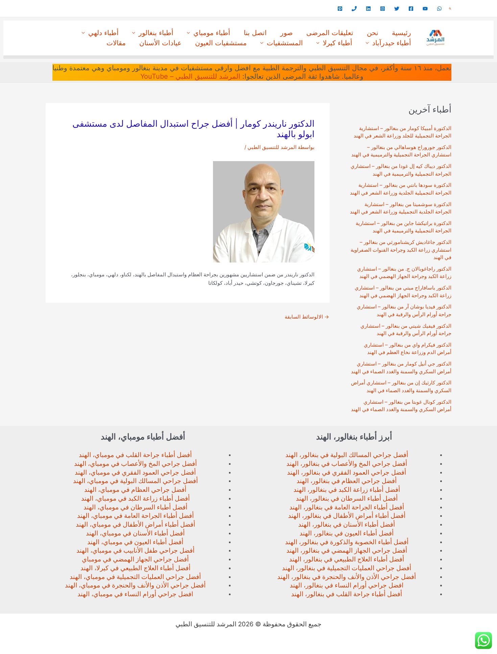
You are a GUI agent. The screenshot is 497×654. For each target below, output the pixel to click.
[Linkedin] (368, 8)
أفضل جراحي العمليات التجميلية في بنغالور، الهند (346, 568)
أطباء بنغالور (156, 32)
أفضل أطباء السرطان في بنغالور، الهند (347, 498)
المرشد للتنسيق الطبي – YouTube (190, 76)
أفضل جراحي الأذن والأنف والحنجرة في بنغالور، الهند (346, 577)
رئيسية (401, 32)
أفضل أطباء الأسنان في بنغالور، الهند (346, 524)
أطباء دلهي (103, 32)
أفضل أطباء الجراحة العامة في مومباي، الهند (135, 516)
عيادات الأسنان (160, 43)
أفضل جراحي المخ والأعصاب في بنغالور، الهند (346, 464)
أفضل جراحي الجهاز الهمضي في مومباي (135, 559)
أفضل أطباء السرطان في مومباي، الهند (135, 507)
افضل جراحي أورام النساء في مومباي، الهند (135, 594)
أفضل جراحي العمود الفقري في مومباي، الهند (135, 472)
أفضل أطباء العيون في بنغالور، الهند (347, 533)
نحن (372, 32)
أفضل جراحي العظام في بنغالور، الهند (347, 481)
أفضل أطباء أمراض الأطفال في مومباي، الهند (135, 524)
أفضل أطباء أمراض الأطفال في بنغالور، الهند (346, 516)
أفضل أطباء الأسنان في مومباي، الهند (135, 533)
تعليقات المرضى (329, 32)
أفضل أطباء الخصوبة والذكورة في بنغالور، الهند (346, 542)
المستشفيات (285, 43)
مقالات (116, 43)
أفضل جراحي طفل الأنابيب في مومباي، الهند (135, 550)
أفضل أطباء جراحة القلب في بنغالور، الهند (346, 594)
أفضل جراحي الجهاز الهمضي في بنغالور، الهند (346, 550)
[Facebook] (410, 8)
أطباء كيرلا (337, 43)
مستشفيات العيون (221, 43)
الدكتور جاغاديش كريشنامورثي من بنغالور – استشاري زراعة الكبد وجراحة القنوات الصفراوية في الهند (401, 249)
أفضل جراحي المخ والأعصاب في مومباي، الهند (135, 464)
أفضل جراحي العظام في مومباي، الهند (135, 490)
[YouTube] (425, 8)
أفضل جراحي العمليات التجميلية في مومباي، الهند (135, 577)
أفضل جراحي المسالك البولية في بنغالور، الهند (346, 455)
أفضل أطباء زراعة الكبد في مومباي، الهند (135, 498)
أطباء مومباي (211, 32)
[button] (450, 8)
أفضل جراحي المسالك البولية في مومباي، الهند (135, 481)
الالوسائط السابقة (307, 316)
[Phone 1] (354, 8)
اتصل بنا (255, 32)
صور (286, 32)
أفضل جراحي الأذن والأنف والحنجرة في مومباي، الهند (135, 585)
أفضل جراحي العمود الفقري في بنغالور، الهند (346, 472)
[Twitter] (396, 8)
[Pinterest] (339, 8)
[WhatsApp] (439, 8)
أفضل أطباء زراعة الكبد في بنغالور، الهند (346, 490)
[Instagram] (382, 8)
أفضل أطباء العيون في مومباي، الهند (135, 542)
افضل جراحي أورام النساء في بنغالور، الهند (346, 585)
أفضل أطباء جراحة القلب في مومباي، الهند (135, 455)
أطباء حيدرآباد (391, 43)
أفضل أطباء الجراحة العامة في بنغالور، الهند (346, 507)
